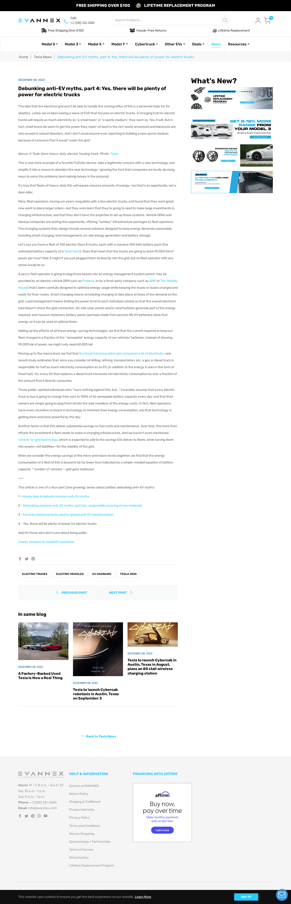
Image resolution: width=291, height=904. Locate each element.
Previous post (74, 593)
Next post (118, 593)
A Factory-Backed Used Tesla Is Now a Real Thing (40, 675)
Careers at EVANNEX (84, 786)
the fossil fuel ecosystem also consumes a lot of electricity (121, 353)
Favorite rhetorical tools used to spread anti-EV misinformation (68, 515)
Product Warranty (82, 810)
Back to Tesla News (101, 736)
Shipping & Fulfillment (84, 802)
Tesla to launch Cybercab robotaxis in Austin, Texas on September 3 (96, 693)
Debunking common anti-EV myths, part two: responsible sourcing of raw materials (82, 505)
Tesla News (43, 57)
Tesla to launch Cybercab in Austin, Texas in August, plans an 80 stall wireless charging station (152, 666)
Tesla (114, 154)
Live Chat (282, 895)
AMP (152, 281)
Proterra (88, 281)
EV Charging (101, 574)
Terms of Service (81, 850)
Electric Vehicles (70, 574)
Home (23, 57)
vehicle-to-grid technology (38, 440)
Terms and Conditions (84, 826)
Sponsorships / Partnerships (89, 842)
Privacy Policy (79, 818)
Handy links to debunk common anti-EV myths (56, 496)
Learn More (143, 897)
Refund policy (79, 858)
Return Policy (78, 794)
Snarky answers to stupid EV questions (46, 542)
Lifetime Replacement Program (91, 865)
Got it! (246, 897)
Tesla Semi (72, 251)
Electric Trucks (34, 574)
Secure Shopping (81, 834)
